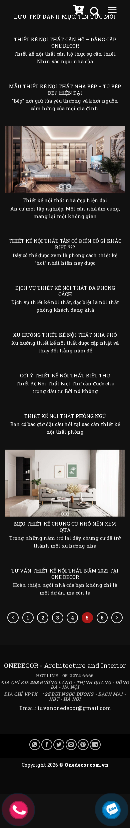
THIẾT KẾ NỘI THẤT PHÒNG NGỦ (65, 416)
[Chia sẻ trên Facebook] (46, 744)
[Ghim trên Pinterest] (83, 744)
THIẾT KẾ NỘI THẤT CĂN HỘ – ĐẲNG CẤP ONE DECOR (65, 43)
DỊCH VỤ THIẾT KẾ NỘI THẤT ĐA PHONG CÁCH (65, 291)
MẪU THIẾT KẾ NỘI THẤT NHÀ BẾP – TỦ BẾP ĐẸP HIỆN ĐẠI (65, 90)
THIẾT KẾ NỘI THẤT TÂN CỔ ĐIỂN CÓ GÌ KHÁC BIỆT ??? (65, 244)
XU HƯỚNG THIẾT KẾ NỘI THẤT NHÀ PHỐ (65, 335)
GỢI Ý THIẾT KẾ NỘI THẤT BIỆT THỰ (65, 376)
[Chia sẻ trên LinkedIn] (95, 744)
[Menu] (112, 11)
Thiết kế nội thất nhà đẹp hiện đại (65, 201)
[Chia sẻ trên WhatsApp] (34, 744)
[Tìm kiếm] (95, 11)
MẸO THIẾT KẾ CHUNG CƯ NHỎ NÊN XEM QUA (65, 527)
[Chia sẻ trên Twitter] (58, 744)
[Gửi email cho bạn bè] (71, 744)
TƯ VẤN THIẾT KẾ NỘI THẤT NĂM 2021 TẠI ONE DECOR (65, 574)
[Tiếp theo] (117, 617)
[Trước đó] (13, 617)
